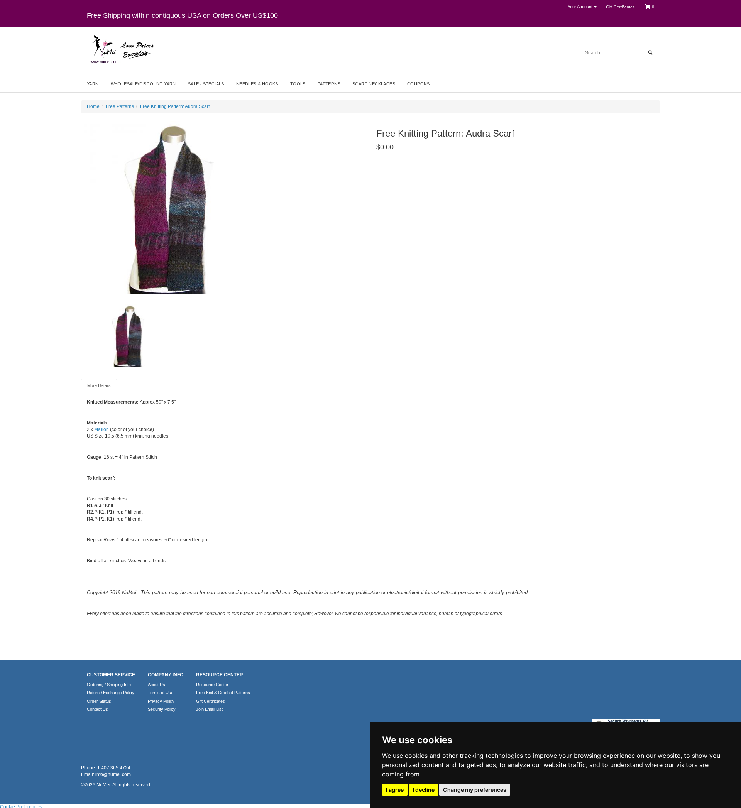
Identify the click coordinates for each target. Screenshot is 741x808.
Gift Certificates (620, 7)
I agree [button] (395, 789)
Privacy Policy (161, 701)
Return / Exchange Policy (110, 692)
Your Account (581, 6)
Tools (298, 83)
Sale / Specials (206, 83)
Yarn (93, 83)
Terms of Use (160, 692)
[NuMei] (121, 49)
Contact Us (97, 709)
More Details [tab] (99, 385)
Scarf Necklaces (373, 83)
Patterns (329, 83)
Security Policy (162, 709)
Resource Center (212, 684)
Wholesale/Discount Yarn (143, 83)
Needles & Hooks (257, 83)
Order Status (99, 701)
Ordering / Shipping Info (109, 684)
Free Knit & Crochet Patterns (223, 692)
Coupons (418, 83)
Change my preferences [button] (474, 789)
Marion (101, 429)
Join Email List (209, 709)
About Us (156, 684)
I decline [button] (424, 789)
